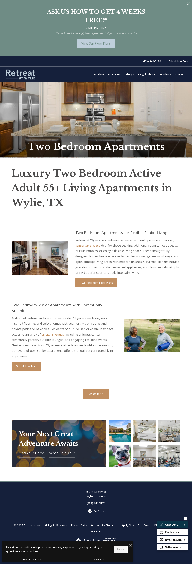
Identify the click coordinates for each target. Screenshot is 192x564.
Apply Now (128, 525)
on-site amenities (52, 334)
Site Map (96, 531)
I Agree (121, 549)
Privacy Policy (79, 525)
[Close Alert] (188, 4)
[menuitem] (97, 74)
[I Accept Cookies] (130, 545)
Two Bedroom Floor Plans (96, 282)
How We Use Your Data (34, 559)
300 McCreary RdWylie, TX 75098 (96, 494)
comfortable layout (87, 245)
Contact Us (100, 559)
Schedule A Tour (26, 366)
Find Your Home (32, 453)
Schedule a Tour (62, 453)
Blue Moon (144, 525)
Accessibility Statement (104, 525)
